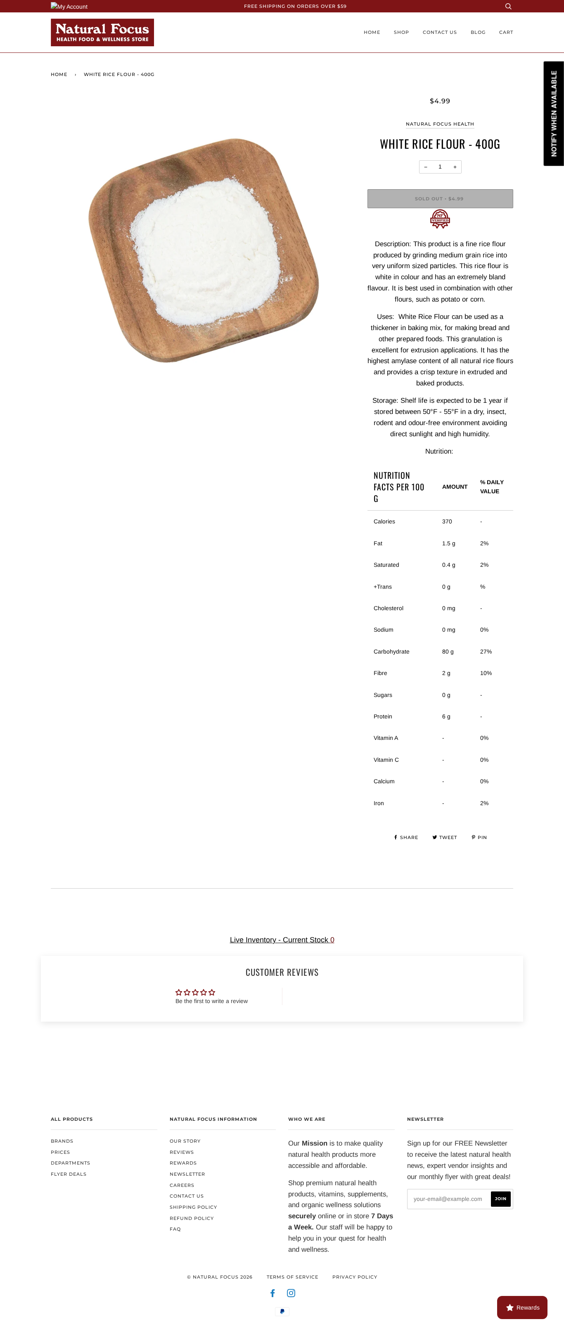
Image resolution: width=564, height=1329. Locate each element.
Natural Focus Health (440, 124)
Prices (60, 1152)
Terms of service (292, 1277)
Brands (62, 1141)
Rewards (183, 1163)
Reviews (182, 1152)
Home (372, 32)
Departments (70, 1163)
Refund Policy (192, 1218)
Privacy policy (354, 1277)
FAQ (175, 1229)
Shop (401, 32)
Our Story (185, 1141)
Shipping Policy (193, 1207)
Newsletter (187, 1174)
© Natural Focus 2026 (220, 1277)
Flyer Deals (69, 1174)
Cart (506, 32)
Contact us (440, 32)
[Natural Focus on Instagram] (291, 1295)
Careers (182, 1185)
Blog (478, 32)
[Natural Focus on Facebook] (272, 1295)
